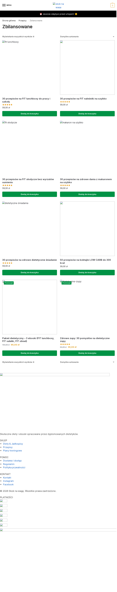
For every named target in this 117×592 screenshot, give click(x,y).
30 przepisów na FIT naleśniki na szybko (83, 98)
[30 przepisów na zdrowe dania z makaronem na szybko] (87, 148)
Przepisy (23, 20)
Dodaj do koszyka (30, 113)
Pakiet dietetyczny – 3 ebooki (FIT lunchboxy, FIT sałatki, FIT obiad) (28, 340)
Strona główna (9, 20)
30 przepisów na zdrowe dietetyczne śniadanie (29, 259)
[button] (112, 5)
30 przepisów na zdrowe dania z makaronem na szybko (86, 181)
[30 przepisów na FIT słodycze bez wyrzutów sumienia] (29, 148)
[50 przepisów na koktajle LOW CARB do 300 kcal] (87, 228)
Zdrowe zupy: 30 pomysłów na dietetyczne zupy (85, 340)
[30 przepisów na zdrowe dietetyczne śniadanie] (29, 228)
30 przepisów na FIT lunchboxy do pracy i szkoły (26, 100)
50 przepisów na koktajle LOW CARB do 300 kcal (85, 261)
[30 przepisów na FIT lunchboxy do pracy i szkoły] (29, 67)
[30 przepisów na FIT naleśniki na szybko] (87, 67)
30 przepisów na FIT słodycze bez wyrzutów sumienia (28, 181)
